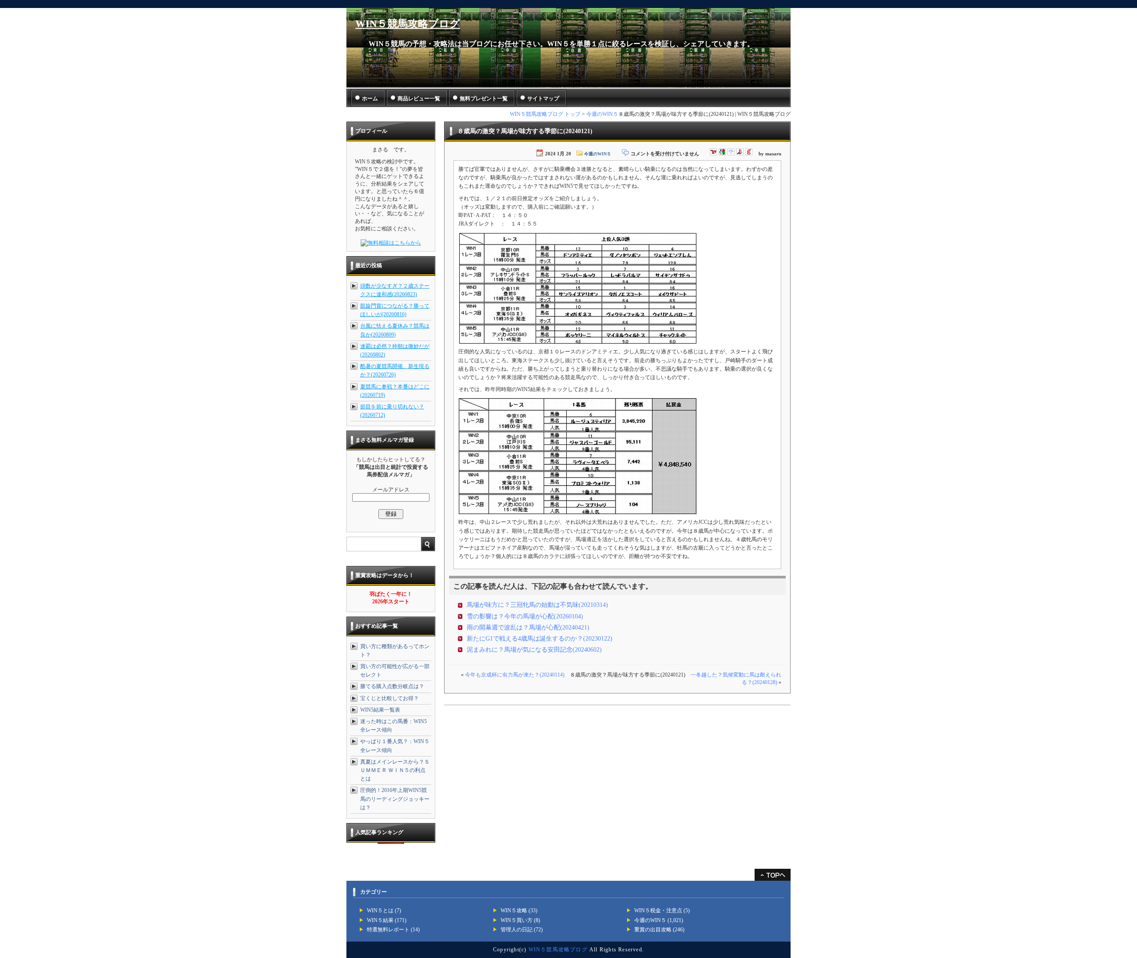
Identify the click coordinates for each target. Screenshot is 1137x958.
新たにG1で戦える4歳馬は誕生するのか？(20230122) (539, 638)
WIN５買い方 (517, 920)
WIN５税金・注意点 (658, 910)
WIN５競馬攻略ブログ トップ (545, 114)
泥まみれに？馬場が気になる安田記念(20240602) (534, 649)
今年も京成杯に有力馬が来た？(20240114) (515, 675)
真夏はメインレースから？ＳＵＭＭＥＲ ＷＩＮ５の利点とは (394, 770)
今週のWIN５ (602, 114)
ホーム (370, 98)
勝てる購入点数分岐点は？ (392, 686)
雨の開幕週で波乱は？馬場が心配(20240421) (528, 627)
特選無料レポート (388, 929)
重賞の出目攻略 (653, 929)
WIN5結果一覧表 (380, 710)
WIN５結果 (380, 920)
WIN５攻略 (514, 910)
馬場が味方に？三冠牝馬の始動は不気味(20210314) (537, 605)
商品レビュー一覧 (419, 98)
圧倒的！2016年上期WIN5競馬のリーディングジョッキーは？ (394, 798)
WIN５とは (380, 910)
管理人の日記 (517, 929)
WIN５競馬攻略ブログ (407, 23)
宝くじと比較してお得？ (389, 698)
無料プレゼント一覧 (484, 98)
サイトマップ (543, 98)
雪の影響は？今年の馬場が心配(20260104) (525, 616)
